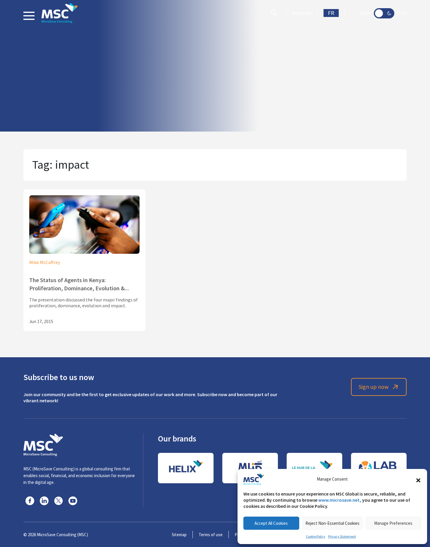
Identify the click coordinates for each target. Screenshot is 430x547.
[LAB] (379, 468)
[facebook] (29, 500)
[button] (418, 479)
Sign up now (373, 387)
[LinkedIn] (44, 500)
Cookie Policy (315, 536)
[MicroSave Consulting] (43, 444)
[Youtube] (72, 500)
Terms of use (211, 534)
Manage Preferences (393, 523)
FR (331, 13)
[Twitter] (58, 500)
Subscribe (302, 13)
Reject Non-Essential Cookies (332, 523)
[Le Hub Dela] (314, 468)
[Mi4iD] (250, 468)
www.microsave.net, (339, 500)
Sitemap (179, 534)
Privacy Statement (342, 536)
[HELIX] (186, 468)
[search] (275, 13)
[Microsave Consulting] (59, 13)
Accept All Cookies (271, 523)
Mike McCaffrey (44, 262)
